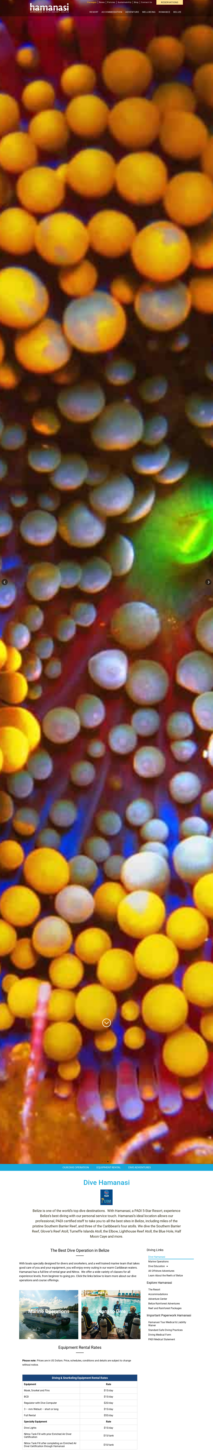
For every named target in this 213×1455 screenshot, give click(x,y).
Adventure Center (157, 1298)
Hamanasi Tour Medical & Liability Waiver (167, 1324)
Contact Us (146, 2)
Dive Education (156, 1266)
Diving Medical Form (159, 1334)
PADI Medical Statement (161, 1339)
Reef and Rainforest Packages (165, 1308)
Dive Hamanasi (156, 1256)
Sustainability (124, 2)
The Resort (154, 1289)
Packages (92, 2)
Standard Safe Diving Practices (165, 1330)
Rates (102, 2)
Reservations (169, 2)
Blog (136, 2)
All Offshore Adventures (161, 1270)
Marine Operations (158, 1261)
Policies (111, 2)
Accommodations (158, 1294)
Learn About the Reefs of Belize (165, 1275)
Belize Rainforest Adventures (164, 1303)
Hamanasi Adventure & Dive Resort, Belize (49, 8)
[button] (5, 582)
